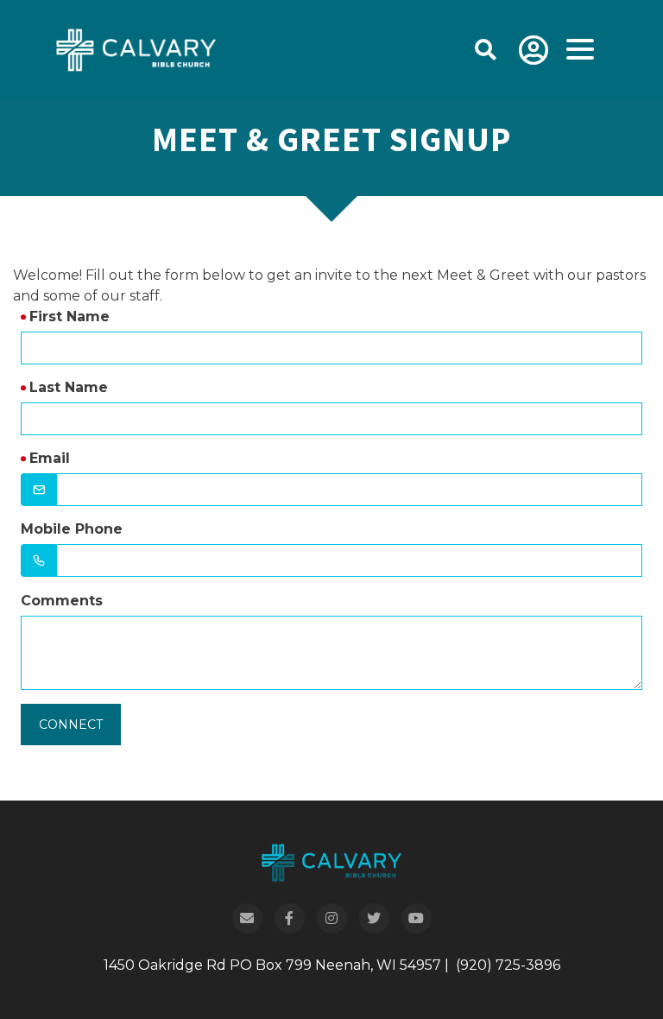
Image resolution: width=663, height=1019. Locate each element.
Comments (62, 600)
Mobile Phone (72, 529)
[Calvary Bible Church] (114, 48)
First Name (69, 316)
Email (49, 458)
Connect (71, 724)
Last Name (68, 387)
